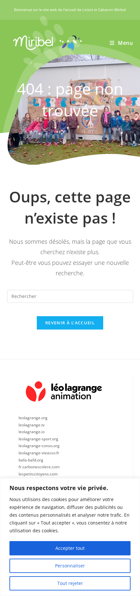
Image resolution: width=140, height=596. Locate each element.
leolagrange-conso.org (39, 445)
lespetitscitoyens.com (38, 474)
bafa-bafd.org (31, 460)
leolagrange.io (32, 431)
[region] (70, 537)
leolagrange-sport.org (38, 439)
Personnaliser (70, 566)
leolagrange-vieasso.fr (39, 453)
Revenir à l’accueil (70, 323)
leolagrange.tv (32, 425)
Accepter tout (70, 548)
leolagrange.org (33, 418)
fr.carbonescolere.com (39, 467)
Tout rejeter (70, 583)
